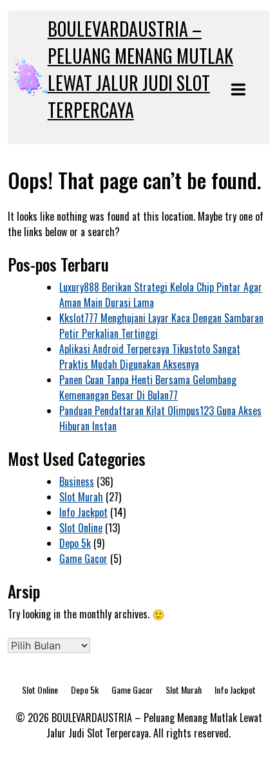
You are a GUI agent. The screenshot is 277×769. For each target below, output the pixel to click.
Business (76, 481)
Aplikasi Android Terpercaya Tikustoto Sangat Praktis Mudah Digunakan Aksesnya (149, 356)
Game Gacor (83, 558)
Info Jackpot (83, 512)
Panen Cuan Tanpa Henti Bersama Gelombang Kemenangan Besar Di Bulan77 (147, 387)
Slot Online (80, 527)
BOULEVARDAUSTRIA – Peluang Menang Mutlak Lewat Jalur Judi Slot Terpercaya (140, 69)
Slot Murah (81, 497)
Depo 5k (75, 543)
